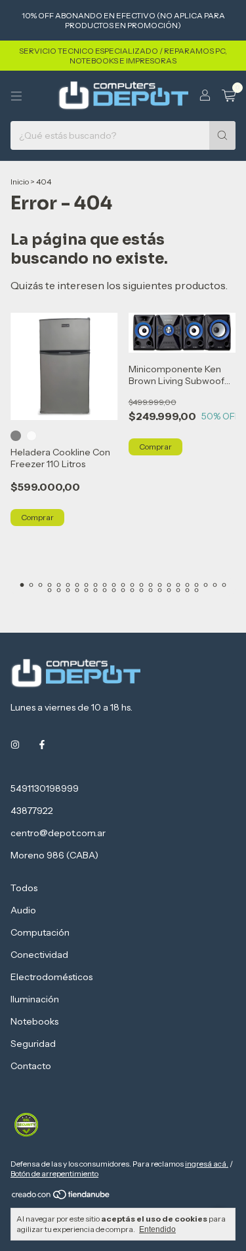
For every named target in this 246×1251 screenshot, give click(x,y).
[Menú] (16, 96)
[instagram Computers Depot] (15, 745)
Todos (23, 888)
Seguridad (33, 1043)
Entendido (157, 1229)
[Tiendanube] (61, 1197)
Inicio (19, 181)
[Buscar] (222, 135)
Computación (40, 932)
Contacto (30, 1066)
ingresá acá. (206, 1164)
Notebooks (34, 1021)
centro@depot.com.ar (58, 833)
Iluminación (34, 999)
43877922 (31, 811)
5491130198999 (44, 788)
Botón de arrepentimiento (54, 1173)
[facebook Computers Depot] (42, 745)
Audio (23, 910)
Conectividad (39, 954)
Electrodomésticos (51, 977)
